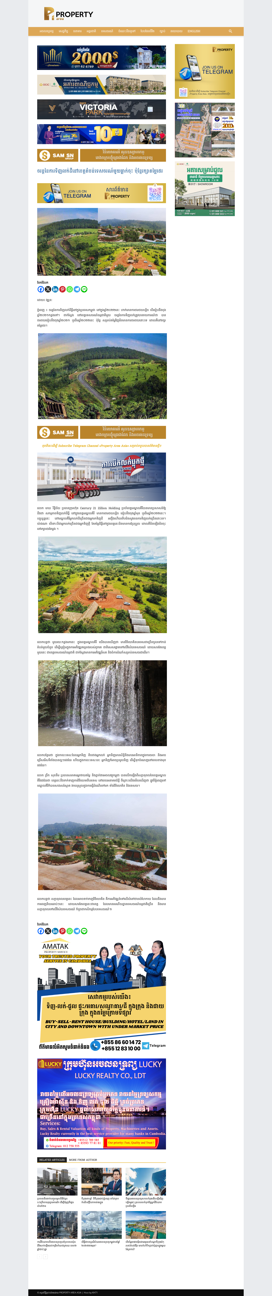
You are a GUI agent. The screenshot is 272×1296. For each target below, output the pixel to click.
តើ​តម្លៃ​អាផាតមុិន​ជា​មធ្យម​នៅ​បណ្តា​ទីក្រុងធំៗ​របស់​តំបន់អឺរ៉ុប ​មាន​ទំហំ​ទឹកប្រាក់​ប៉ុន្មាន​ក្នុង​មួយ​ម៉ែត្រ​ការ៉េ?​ (145, 1245)
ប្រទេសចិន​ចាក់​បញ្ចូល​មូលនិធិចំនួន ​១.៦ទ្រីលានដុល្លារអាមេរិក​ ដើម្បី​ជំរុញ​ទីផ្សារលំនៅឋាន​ (55, 1202)
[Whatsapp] (69, 289)
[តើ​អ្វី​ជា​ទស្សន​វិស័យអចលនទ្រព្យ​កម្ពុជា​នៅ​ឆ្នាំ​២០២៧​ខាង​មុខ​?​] (101, 1225)
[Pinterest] (62, 289)
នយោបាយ (176, 31)
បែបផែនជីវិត (148, 31)
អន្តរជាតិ (91, 31)
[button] (230, 31)
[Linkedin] (55, 289)
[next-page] (45, 1256)
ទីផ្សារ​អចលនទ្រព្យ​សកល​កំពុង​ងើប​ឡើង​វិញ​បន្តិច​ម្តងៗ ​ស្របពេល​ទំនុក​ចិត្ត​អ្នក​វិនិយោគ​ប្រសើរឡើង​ (144, 1202)
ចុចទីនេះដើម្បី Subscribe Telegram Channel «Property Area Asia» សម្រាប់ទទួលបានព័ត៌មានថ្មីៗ (101, 446)
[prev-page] (39, 1256)
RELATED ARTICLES (52, 1160)
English (194, 31)
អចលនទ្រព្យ (47, 31)
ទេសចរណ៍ (107, 31)
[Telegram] (77, 289)
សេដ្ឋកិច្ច (63, 31)
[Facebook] (41, 289)
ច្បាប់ (162, 31)
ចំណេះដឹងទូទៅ (126, 31)
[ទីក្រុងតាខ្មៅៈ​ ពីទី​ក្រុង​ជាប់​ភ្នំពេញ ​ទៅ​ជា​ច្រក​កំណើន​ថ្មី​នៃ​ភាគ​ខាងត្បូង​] (101, 1182)
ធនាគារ (77, 31)
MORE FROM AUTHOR (83, 1160)
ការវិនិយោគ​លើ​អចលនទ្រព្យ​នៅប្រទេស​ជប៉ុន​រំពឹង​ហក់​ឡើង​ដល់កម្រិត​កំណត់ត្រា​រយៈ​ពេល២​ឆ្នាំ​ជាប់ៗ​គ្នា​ (57, 1245)
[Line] (84, 289)
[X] (48, 289)
